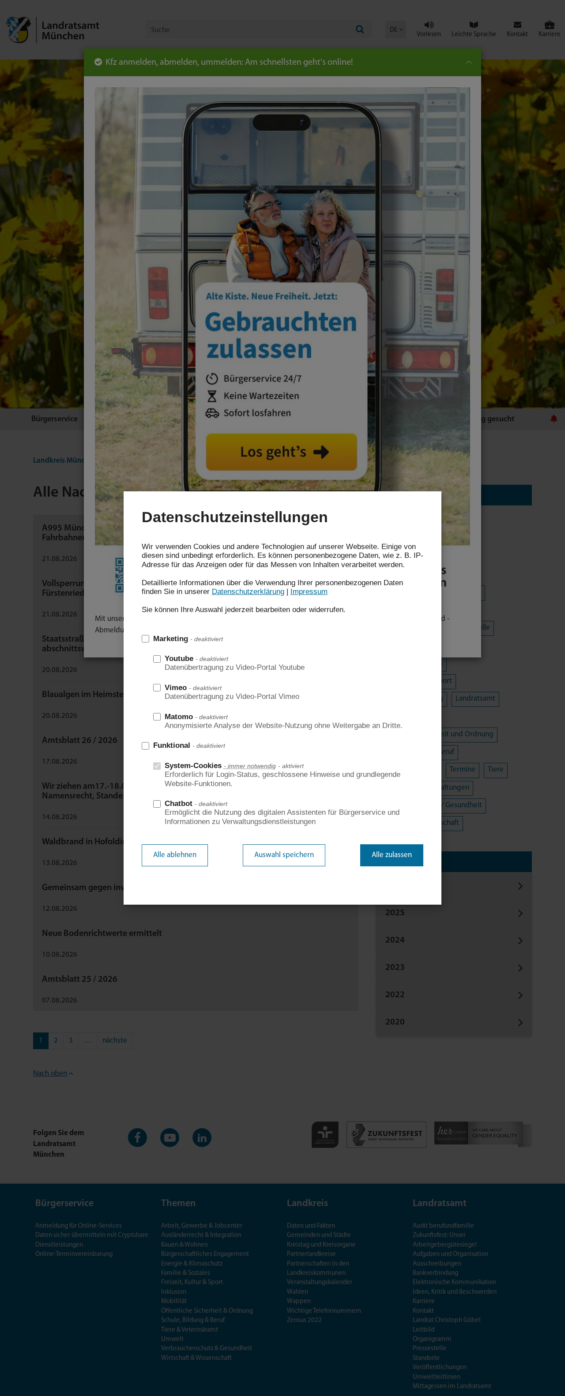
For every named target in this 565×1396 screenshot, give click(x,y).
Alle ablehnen (174, 855)
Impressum (309, 591)
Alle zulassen (392, 855)
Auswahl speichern (284, 855)
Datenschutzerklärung (248, 591)
